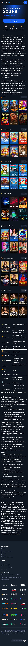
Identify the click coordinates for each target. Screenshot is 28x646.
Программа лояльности (7, 551)
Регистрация (14, 21)
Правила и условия (6, 563)
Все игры (24, 97)
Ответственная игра (6, 565)
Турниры (3, 553)
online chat (12, 577)
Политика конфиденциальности (9, 567)
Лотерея (3, 554)
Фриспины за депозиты (7, 556)
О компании (4, 548)
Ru (25, 2)
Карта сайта (4, 569)
